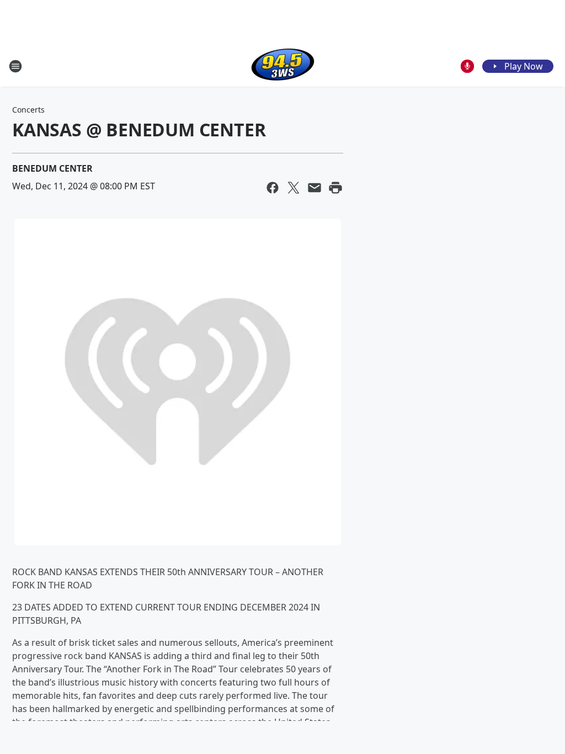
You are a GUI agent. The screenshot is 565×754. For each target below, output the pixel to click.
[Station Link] (282, 66)
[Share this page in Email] (314, 187)
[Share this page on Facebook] (272, 187)
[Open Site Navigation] (15, 66)
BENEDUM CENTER (52, 168)
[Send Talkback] (467, 66)
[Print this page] (335, 187)
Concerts (28, 109)
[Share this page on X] (293, 187)
